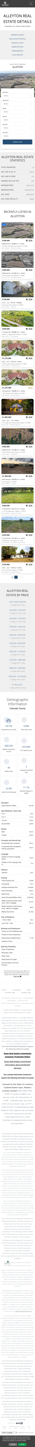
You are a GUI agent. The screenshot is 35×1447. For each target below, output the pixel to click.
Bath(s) (5, 116)
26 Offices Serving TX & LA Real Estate (16, 1426)
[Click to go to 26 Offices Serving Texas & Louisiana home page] (6, 3)
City (9, 1428)
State (29, 1426)
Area (29, 1428)
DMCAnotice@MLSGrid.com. (23, 1311)
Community (22, 1428)
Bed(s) (4, 108)
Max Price (6, 100)
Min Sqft (5, 124)
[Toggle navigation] (31, 4)
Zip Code (15, 1428)
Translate (31, 1432)
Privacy (4, 990)
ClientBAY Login (10, 992)
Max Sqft (5, 132)
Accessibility (16, 990)
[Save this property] (31, 225)
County (4, 1428)
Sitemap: (4, 1426)
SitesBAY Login (26, 992)
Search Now (17, 142)
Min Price (5, 92)
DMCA (29, 990)
